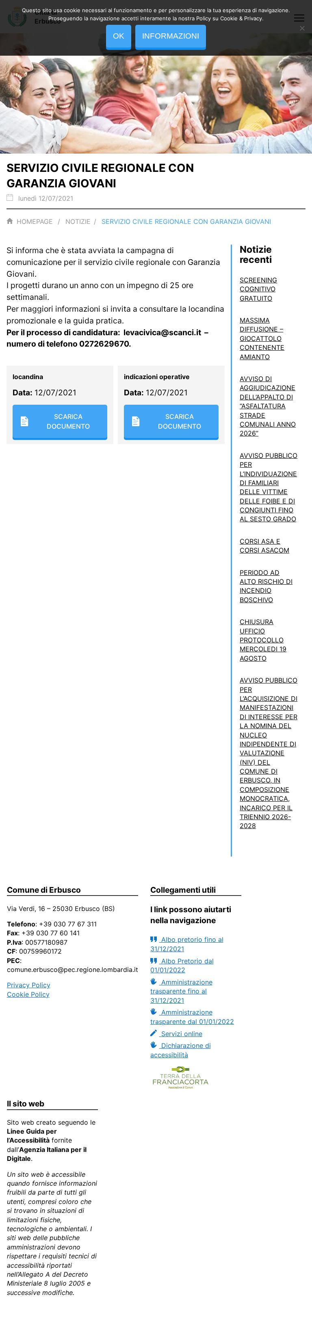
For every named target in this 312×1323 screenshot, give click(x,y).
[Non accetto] (302, 28)
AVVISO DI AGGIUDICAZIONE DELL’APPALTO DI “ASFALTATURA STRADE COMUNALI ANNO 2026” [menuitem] (268, 406)
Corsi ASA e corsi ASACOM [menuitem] (264, 545)
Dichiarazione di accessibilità (180, 1049)
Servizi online (180, 1034)
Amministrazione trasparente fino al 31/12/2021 (181, 991)
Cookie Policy (28, 994)
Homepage (35, 221)
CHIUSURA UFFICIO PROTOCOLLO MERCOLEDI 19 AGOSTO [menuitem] (263, 640)
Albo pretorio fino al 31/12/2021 (186, 943)
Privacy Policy (28, 985)
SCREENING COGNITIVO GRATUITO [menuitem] (258, 289)
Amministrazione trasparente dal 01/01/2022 (192, 1016)
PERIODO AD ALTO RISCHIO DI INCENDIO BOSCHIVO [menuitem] (266, 586)
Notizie (78, 221)
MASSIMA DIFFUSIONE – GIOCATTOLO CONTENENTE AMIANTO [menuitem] (262, 338)
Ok (118, 36)
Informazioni (170, 36)
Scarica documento (68, 421)
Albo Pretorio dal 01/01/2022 (181, 965)
